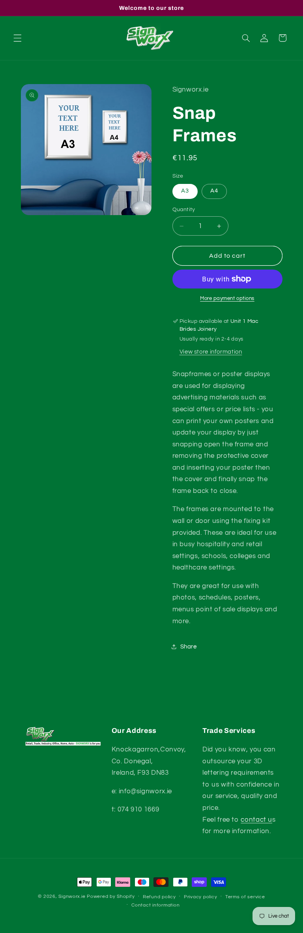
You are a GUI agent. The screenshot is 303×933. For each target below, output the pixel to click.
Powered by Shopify (111, 896)
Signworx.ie (72, 896)
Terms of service (245, 897)
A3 (185, 191)
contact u (256, 819)
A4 (214, 191)
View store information (211, 352)
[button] (17, 38)
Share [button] (188, 647)
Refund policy (159, 897)
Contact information (155, 905)
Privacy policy (200, 897)
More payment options (227, 298)
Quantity (183, 209)
